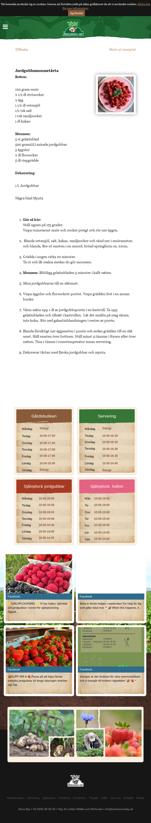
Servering (107, 416)
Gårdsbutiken (44, 416)
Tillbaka (21, 49)
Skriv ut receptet (122, 49)
